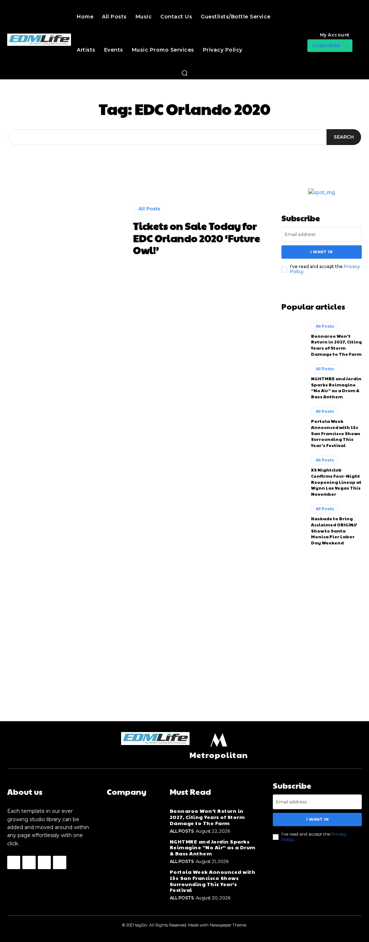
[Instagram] (28, 862)
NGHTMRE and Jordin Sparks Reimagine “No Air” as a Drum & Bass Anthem (336, 387)
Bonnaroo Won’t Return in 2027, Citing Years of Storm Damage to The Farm (336, 345)
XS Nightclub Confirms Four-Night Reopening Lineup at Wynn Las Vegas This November (336, 482)
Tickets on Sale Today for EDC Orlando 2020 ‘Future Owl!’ (196, 238)
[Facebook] (13, 862)
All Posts (149, 208)
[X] (44, 862)
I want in (321, 251)
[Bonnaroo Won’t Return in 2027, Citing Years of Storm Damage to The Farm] (293, 336)
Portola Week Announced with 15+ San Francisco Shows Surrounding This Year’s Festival (335, 433)
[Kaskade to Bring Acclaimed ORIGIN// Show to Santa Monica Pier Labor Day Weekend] (293, 518)
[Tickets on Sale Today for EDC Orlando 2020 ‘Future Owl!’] (66, 229)
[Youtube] (59, 862)
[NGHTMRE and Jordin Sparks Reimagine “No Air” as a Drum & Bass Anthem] (293, 378)
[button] (184, 72)
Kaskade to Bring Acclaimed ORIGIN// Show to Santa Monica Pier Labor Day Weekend (334, 531)
